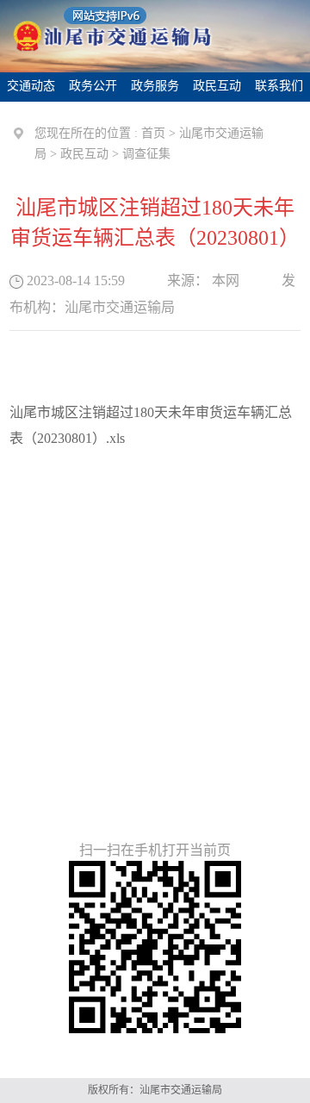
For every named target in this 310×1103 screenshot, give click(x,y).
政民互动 (217, 85)
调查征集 (146, 153)
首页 (153, 133)
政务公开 (93, 85)
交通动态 (31, 85)
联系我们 (279, 85)
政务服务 (155, 85)
